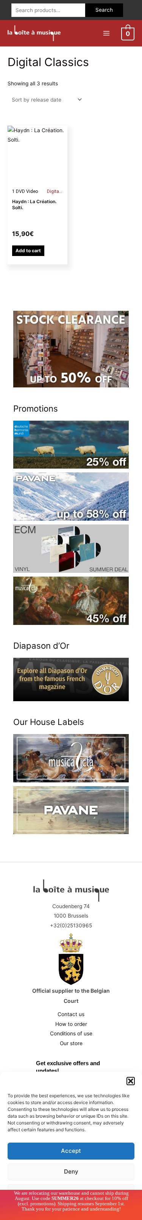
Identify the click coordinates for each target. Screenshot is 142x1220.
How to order (71, 1024)
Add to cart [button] (28, 250)
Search (104, 10)
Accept (71, 1150)
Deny (71, 1171)
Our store (71, 1043)
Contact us (71, 1014)
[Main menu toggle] (106, 33)
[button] (130, 1081)
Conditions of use (71, 1033)
